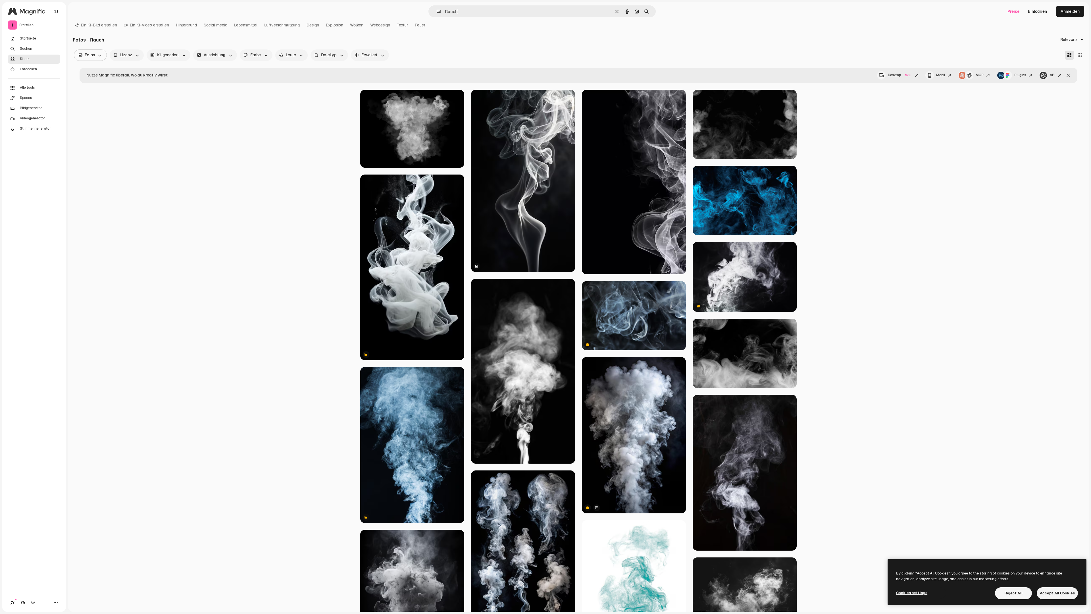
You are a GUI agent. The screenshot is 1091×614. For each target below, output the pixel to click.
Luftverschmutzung (282, 25)
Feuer (420, 25)
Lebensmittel (245, 25)
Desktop (899, 75)
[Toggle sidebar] (55, 11)
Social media (215, 25)
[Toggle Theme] (33, 602)
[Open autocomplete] (436, 11)
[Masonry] (1069, 55)
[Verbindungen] (12, 602)
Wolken (356, 25)
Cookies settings (911, 592)
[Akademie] (22, 602)
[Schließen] (1068, 75)
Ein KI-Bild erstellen (99, 25)
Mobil (940, 75)
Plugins (1020, 75)
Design (313, 25)
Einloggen (1037, 11)
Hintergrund (186, 25)
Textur (402, 25)
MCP (980, 75)
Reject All (1013, 593)
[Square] (1079, 55)
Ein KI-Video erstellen (149, 25)
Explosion (334, 25)
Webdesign (380, 25)
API (1052, 75)
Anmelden (1070, 11)
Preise (1013, 11)
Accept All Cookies (1057, 593)
